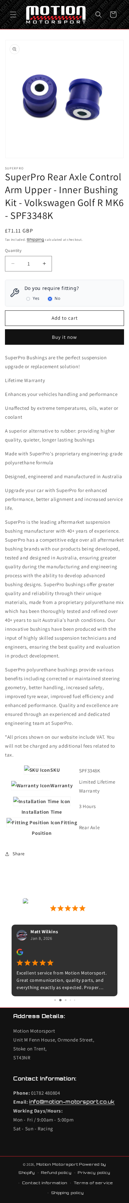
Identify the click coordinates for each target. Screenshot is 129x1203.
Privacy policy (94, 1172)
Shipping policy (67, 1192)
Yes (36, 298)
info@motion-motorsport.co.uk (72, 1102)
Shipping (35, 239)
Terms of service (93, 1183)
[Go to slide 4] (70, 1000)
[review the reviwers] (20, 954)
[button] (13, 14)
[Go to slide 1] (54, 1000)
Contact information (44, 1183)
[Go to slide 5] (74, 1000)
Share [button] (19, 854)
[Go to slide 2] (59, 1000)
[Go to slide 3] (65, 1000)
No (57, 298)
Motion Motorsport (57, 1164)
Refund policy (56, 1172)
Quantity (13, 250)
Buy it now (64, 337)
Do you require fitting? (51, 288)
